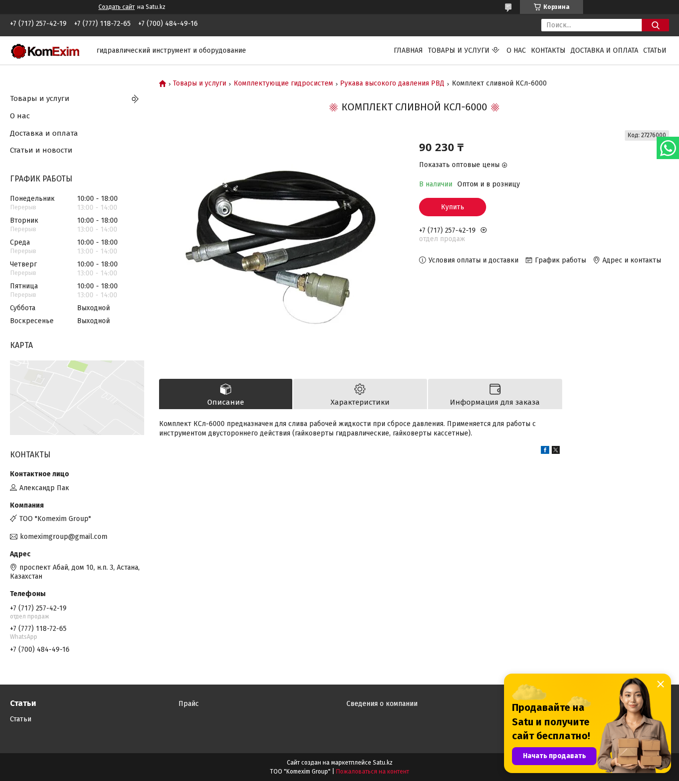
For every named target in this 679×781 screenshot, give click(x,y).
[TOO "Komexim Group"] (47, 50)
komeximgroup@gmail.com (63, 536)
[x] (556, 451)
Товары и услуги (459, 50)
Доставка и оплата (604, 50)
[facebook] (545, 451)
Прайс (188, 703)
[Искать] (655, 25)
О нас (516, 50)
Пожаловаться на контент (372, 771)
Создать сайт (116, 6)
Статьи (655, 50)
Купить (452, 207)
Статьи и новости (41, 150)
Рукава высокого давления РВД (392, 83)
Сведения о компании (382, 703)
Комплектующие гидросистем (283, 83)
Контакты (548, 50)
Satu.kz (383, 762)
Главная (408, 50)
